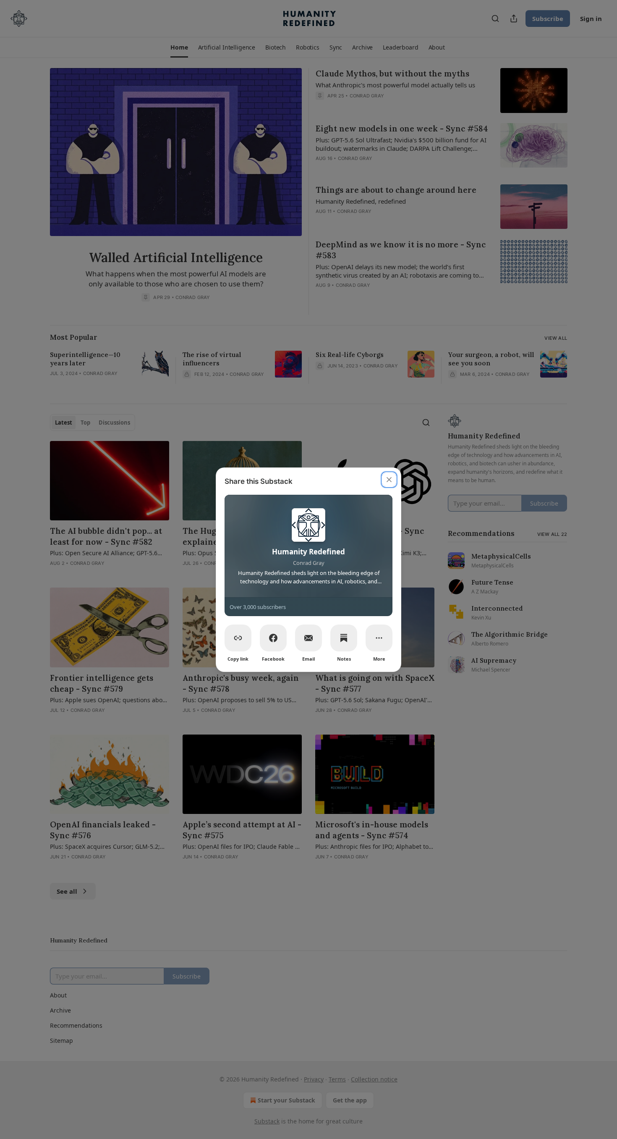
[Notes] (343, 638)
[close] (389, 479)
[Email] (308, 638)
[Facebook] (273, 638)
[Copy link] (238, 638)
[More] (379, 638)
